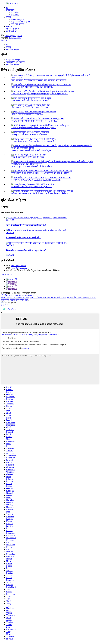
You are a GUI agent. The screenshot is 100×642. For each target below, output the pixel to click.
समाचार (9, 26)
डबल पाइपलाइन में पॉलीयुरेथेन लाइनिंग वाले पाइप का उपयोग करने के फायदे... (39, 80)
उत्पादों (8, 17)
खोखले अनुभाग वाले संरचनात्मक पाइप (15, 298)
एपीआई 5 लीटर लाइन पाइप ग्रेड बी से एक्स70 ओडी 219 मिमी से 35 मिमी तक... (40, 193)
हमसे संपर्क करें (11, 31)
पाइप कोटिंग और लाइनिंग (20, 22)
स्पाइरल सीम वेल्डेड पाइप (19, 300)
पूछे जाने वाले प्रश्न (13, 29)
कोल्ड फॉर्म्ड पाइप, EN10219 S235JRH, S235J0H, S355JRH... (36, 180)
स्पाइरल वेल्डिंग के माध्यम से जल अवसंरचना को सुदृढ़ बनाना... (34, 121)
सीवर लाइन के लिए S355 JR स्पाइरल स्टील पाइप (29, 107)
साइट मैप (18, 295)
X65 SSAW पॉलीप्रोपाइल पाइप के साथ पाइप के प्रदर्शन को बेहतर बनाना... (39, 94)
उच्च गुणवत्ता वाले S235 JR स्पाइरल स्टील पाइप (29, 134)
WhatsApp (11, 309)
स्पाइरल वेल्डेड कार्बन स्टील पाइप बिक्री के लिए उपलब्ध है (32, 141)
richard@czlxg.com (13, 35)
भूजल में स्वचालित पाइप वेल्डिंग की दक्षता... (27, 114)
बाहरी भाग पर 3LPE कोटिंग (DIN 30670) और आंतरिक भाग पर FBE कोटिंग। (40, 173)
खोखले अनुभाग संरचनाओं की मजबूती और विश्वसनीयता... (32, 166)
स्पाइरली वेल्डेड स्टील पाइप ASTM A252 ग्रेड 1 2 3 (31, 186)
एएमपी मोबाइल (28, 295)
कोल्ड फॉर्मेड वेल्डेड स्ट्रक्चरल (78, 298)
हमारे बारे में (10, 10)
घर (7, 8)
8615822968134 (15, 38)
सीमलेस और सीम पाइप (38, 298)
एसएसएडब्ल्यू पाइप (18, 19)
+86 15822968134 (18, 265)
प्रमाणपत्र (15, 15)
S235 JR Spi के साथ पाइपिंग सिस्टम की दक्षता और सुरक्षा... (33, 127)
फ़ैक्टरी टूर (15, 12)
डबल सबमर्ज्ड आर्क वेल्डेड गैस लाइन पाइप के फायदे (30, 100)
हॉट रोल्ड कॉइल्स (17, 24)
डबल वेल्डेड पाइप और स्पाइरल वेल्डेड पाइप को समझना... (32, 87)
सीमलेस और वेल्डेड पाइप (56, 298)
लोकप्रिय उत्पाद (7, 295)
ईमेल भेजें (4, 305)
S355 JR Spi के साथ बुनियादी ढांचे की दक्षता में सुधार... (32, 150)
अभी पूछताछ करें (7, 275)
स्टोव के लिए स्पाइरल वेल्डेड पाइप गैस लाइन (27, 157)
